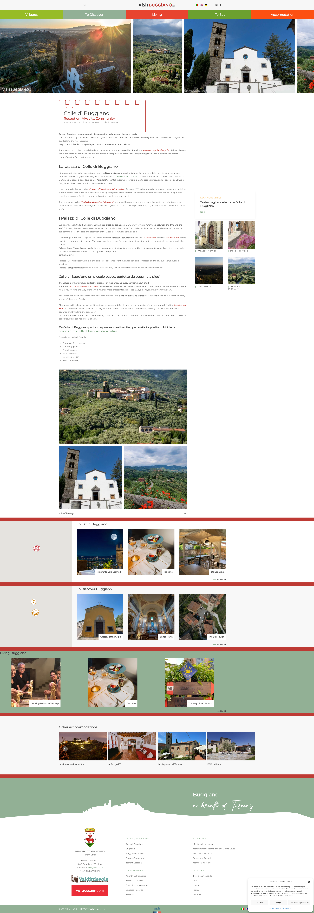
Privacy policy (285, 908)
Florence (197, 894)
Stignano (130, 849)
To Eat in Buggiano (92, 524)
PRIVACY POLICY (87, 909)
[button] (309, 881)
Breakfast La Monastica (137, 885)
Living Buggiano (13, 653)
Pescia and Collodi (202, 858)
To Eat (220, 15)
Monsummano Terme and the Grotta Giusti (214, 849)
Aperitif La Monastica (136, 876)
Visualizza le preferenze (299, 902)
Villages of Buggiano (137, 839)
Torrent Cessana (134, 863)
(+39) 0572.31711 (95, 867)
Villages (31, 15)
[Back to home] (157, 5)
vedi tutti (221, 579)
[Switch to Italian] (197, 5)
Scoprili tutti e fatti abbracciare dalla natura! (88, 331)
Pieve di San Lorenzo (127, 176)
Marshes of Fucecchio (203, 853)
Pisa (195, 880)
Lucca (196, 885)
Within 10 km (199, 839)
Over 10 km (198, 870)
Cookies (101, 909)
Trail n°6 (130, 894)
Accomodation (282, 15)
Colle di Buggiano (134, 844)
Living (157, 15)
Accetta (259, 902)
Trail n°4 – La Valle (134, 880)
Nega (278, 902)
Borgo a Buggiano (135, 858)
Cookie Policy (274, 908)
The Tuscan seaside (202, 876)
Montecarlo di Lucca (203, 844)
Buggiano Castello (135, 853)
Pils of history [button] (66, 513)
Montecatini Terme (202, 863)
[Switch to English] (201, 5)
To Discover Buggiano (94, 589)
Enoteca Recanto (134, 890)
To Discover (94, 15)
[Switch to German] (206, 5)
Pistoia (196, 890)
